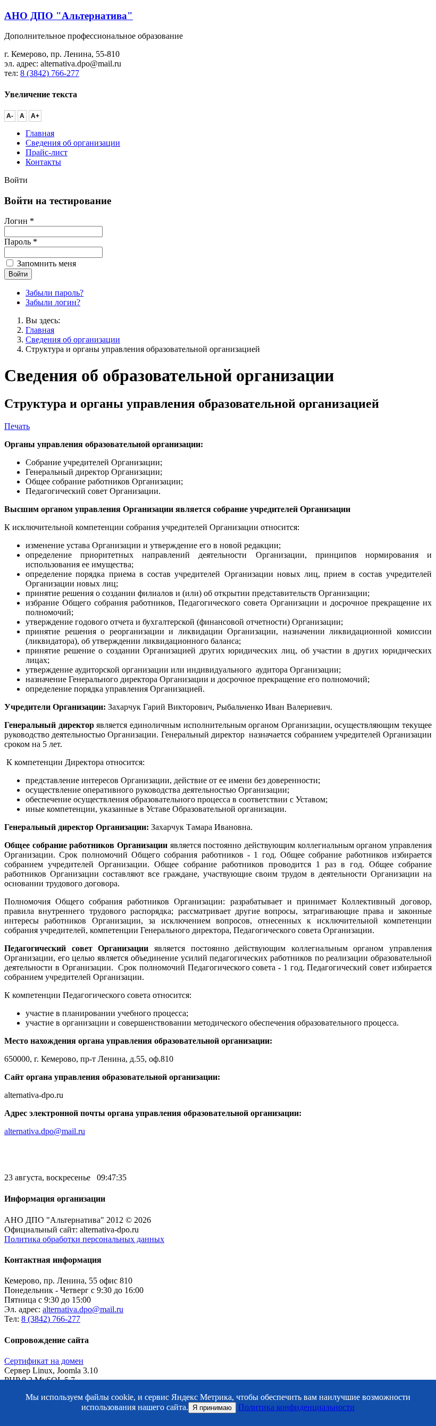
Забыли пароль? (54, 292)
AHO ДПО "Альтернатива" (68, 15)
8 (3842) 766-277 (49, 73)
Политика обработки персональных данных (84, 1239)
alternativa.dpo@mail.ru (44, 1131)
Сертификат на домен (43, 1360)
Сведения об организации (73, 339)
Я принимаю (212, 1408)
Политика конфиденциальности (296, 1407)
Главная (40, 329)
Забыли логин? (53, 302)
